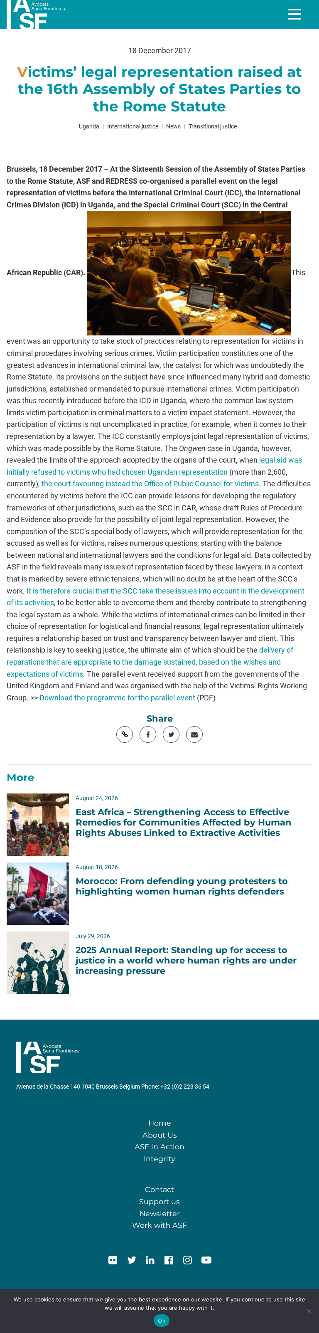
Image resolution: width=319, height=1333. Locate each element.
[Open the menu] (295, 14)
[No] (308, 1311)
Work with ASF (159, 1225)
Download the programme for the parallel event (117, 698)
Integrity (159, 1158)
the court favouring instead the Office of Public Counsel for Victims (150, 484)
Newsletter (160, 1213)
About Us (159, 1135)
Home (159, 1123)
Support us (159, 1201)
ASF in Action (159, 1146)
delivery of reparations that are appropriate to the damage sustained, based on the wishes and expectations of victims (150, 662)
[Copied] (124, 734)
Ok (161, 1320)
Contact (159, 1189)
